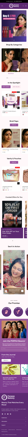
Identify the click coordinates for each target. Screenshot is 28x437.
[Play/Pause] (22, 252)
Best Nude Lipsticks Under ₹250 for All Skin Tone (10, 378)
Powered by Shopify (12, 434)
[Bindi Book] (11, 60)
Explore (4, 235)
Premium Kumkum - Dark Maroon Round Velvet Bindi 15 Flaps (10, 149)
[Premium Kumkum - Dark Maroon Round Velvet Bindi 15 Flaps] (11, 138)
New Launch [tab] (6, 86)
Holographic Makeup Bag (7, 186)
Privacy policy (4, 429)
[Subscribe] (24, 348)
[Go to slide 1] (12, 240)
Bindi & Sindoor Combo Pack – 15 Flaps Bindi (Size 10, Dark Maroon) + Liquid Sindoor (15, 290)
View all (14, 124)
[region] (14, 272)
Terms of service (12, 429)
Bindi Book (11, 73)
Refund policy (19, 429)
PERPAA (6, 434)
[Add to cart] (18, 108)
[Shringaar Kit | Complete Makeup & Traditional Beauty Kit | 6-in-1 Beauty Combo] (11, 100)
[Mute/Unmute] (22, 255)
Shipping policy (5, 431)
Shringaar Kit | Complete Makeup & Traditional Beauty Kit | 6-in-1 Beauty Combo (9, 111)
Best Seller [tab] (16, 86)
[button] (2, 6)
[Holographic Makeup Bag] (11, 175)
